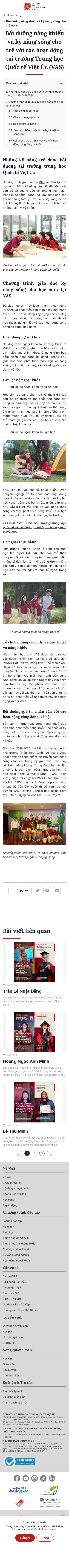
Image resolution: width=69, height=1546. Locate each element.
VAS (42, 182)
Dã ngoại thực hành (24, 123)
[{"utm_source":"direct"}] (34, 6)
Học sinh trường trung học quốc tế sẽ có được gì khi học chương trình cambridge (34, 527)
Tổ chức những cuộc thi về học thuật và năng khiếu (36, 132)
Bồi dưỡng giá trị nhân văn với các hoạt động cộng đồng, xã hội (35, 142)
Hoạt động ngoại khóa (26, 110)
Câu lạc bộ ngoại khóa (26, 117)
